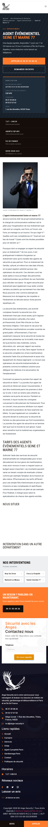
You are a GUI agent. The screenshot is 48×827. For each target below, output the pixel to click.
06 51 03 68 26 (13, 609)
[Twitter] (12, 787)
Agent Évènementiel (24, 20)
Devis (12, 824)
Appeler (36, 824)
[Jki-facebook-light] (2, 787)
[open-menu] (45, 7)
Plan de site (37, 811)
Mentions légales (22, 811)
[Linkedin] (7, 787)
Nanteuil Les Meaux (12, 580)
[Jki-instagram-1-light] (18, 787)
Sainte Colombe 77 (33, 580)
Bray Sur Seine (10, 574)
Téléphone (9, 645)
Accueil (5, 18)
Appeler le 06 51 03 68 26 (24, 61)
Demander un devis (24, 69)
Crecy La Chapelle (33, 574)
